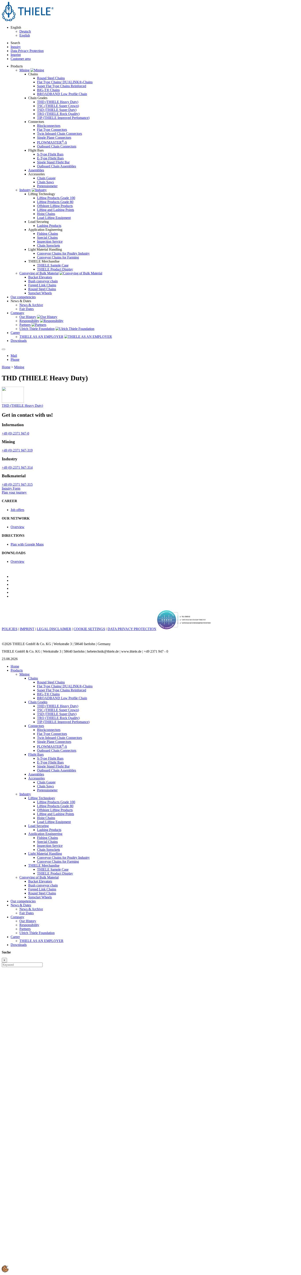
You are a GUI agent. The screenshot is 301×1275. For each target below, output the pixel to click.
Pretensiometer (47, 186)
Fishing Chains (47, 233)
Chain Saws (45, 182)
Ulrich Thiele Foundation (37, 329)
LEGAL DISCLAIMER (54, 629)
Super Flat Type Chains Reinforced (61, 86)
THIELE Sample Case (53, 265)
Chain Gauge (46, 178)
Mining (24, 70)
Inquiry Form (11, 488)
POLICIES (9, 629)
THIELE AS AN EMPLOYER (41, 337)
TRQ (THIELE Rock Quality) (58, 114)
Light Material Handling (45, 853)
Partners (25, 325)
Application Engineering (45, 834)
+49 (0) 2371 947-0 (15, 433)
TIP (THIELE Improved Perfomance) (63, 118)
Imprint (16, 55)
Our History (27, 317)
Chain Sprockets (48, 245)
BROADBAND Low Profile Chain (62, 94)
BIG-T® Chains (48, 90)
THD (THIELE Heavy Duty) (57, 102)
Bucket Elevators (40, 277)
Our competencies (23, 901)
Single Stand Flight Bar (53, 162)
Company (17, 917)
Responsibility (29, 321)
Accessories (36, 778)
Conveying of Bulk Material (39, 273)
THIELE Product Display (55, 269)
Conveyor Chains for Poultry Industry (63, 253)
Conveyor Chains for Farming (58, 257)
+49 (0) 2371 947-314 (17, 467)
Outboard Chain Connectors (56, 146)
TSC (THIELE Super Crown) (58, 106)
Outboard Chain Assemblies (56, 166)
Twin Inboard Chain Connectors (59, 133)
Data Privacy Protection (27, 51)
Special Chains (47, 237)
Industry (25, 190)
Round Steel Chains (51, 78)
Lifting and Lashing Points (55, 210)
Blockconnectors (48, 126)
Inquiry (16, 47)
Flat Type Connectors (52, 129)
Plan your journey (14, 492)
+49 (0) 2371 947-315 (17, 484)
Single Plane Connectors (54, 137)
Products (17, 670)
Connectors (36, 726)
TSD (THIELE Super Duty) (56, 110)
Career (15, 937)
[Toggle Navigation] (3, 349)
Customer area (21, 59)
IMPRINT (27, 629)
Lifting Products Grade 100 (56, 198)
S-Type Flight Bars (50, 154)
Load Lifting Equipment (54, 218)
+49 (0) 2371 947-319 (17, 450)
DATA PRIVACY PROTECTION (132, 629)
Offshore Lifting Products (55, 206)
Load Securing (38, 826)
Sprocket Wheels (40, 293)
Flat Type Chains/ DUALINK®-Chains (65, 82)
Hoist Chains (46, 214)
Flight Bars (36, 754)
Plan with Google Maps (27, 544)
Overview (17, 527)
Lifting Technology (41, 798)
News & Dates (21, 905)
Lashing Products (49, 226)
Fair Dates (26, 309)
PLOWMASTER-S (52, 142)
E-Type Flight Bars (50, 158)
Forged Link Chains (42, 285)
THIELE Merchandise (43, 865)
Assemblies (36, 170)
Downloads (19, 945)
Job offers (17, 510)
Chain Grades (37, 702)
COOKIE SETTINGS (89, 629)
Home (6, 367)
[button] (5, 1271)
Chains (33, 678)
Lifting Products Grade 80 (55, 202)
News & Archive (31, 305)
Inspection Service (50, 241)
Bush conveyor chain (43, 281)
